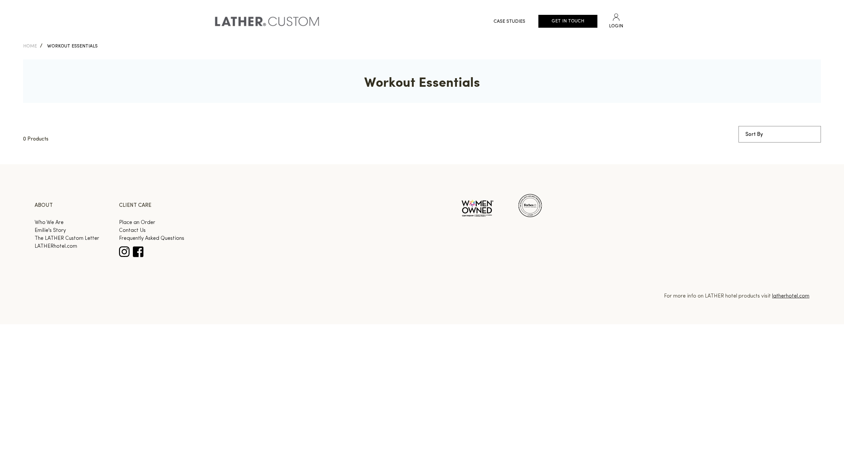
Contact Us (132, 230)
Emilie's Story (50, 230)
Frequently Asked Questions (151, 238)
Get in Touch (568, 21)
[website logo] (267, 21)
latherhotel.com (790, 296)
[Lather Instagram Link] (124, 251)
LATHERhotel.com (56, 246)
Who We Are (49, 222)
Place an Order (137, 222)
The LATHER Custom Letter (67, 238)
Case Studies (509, 21)
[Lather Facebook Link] (138, 252)
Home (30, 46)
